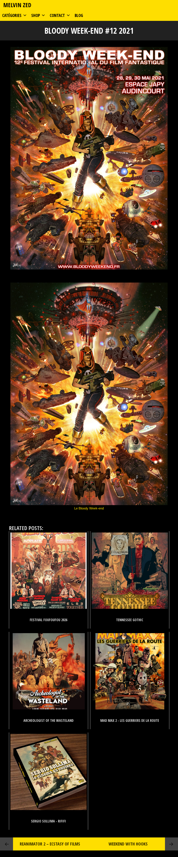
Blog (79, 15)
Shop (35, 15)
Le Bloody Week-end (89, 508)
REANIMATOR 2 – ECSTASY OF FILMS (50, 844)
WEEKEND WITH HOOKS (128, 844)
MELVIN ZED (17, 5)
